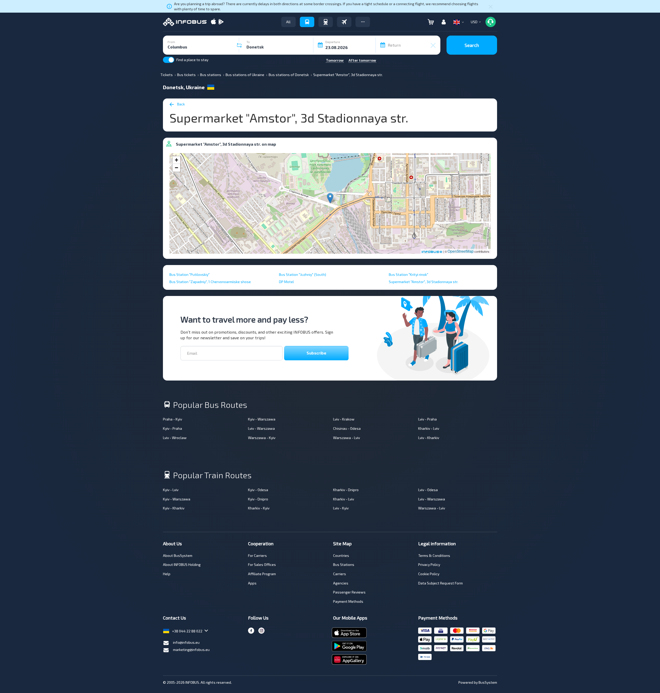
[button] (363, 22)
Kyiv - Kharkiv (173, 508)
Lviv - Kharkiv (428, 437)
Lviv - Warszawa (261, 428)
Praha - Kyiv (172, 419)
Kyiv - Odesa (258, 490)
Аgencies (340, 583)
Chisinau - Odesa (347, 428)
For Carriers (257, 555)
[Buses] (307, 22)
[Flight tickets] (344, 22)
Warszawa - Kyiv (261, 437)
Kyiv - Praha (172, 428)
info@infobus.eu (186, 642)
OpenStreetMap (461, 251)
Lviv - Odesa (428, 490)
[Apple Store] (213, 22)
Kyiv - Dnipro (258, 499)
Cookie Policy (428, 574)
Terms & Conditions (434, 555)
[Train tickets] (325, 22)
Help (166, 574)
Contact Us (174, 618)
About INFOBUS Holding (182, 564)
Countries (341, 555)
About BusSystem (177, 555)
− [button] (176, 167)
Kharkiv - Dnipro (346, 490)
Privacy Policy (429, 564)
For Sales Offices (262, 564)
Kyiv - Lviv (170, 490)
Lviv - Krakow (343, 419)
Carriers (339, 574)
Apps (252, 583)
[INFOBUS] (185, 22)
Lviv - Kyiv (341, 508)
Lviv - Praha (427, 419)
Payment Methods (348, 601)
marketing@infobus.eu (191, 649)
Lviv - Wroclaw (175, 437)
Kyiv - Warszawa (261, 419)
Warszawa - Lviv (346, 437)
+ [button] (176, 160)
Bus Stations (343, 564)
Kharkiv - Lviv (428, 428)
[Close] (490, 6)
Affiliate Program (262, 574)
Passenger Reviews (349, 592)
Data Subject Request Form (440, 583)
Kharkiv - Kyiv (258, 508)
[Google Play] (221, 22)
